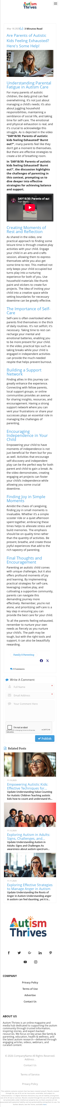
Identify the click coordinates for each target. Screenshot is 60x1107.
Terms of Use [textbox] (30, 989)
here (44, 1104)
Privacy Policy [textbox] (30, 982)
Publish (46, 738)
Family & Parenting (23, 654)
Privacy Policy (30, 1084)
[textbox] (30, 976)
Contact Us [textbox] (30, 1001)
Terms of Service (30, 1074)
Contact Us (30, 1065)
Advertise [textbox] (30, 995)
